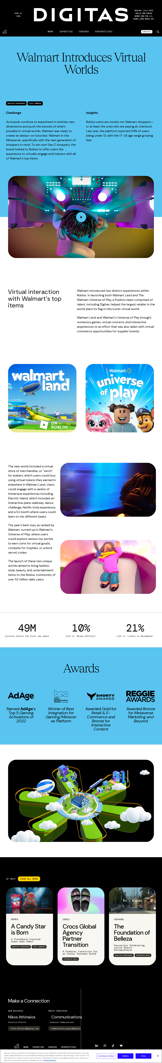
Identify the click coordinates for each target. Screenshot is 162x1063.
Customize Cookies (106, 1056)
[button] (143, 14)
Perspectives (104, 31)
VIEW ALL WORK (29, 878)
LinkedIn (96, 1044)
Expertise (66, 31)
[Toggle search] (157, 31)
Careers (84, 31)
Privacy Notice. (49, 1060)
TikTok (113, 1044)
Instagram (105, 1044)
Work (51, 31)
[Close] (158, 1056)
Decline (125, 1056)
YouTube (121, 1044)
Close (143, 1056)
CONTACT (146, 31)
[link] (29, 920)
